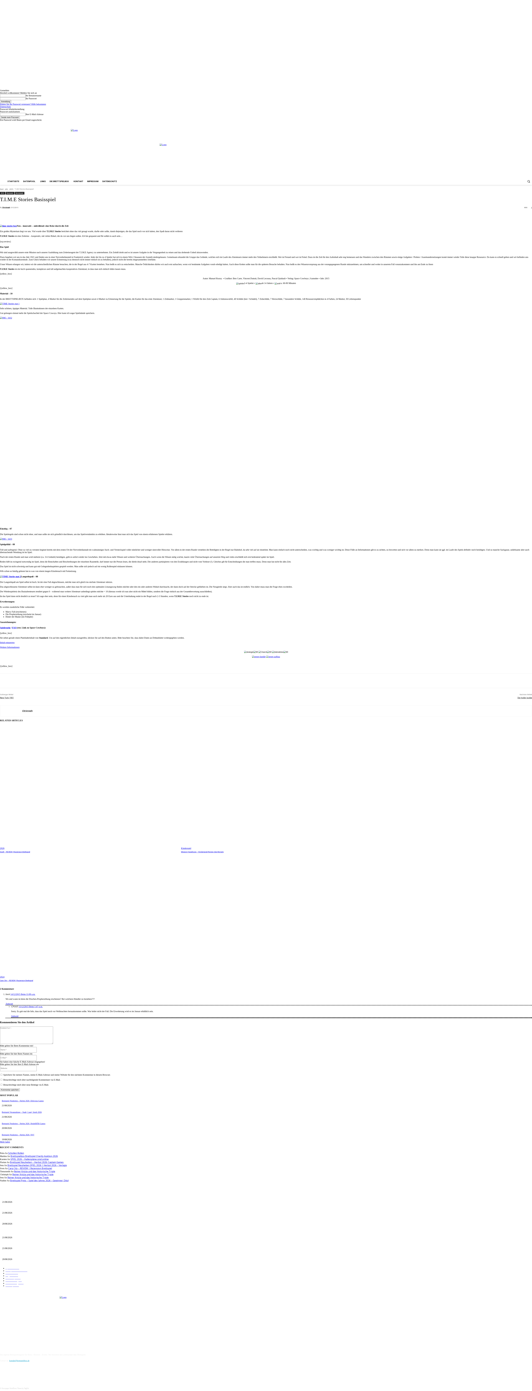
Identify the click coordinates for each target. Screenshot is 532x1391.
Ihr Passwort (31, 98)
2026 (2, 848)
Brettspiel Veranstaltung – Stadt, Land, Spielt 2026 (22, 1112)
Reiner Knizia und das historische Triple (34, 1171)
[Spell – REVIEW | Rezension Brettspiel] (89, 787)
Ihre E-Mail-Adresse (35, 114)
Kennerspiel (19, 193)
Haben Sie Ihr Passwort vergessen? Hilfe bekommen (23, 104)
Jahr (6, 189)
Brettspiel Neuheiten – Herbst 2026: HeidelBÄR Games (23, 1124)
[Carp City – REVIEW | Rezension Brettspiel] (89, 915)
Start (2, 189)
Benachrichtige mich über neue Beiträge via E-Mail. (26, 1085)
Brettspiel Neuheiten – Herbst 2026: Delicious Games (23, 1101)
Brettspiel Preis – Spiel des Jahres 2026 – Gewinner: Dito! (39, 1180)
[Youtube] (530, 123)
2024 (2, 977)
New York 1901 (7, 698)
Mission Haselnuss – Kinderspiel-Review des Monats (202, 852)
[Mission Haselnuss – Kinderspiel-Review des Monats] (270, 787)
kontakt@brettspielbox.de (19, 1361)
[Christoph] (11, 710)
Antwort (9, 1004)
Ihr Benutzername (33, 95)
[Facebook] (519, 123)
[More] (61, 215)
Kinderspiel (186, 848)
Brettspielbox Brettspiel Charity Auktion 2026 (34, 1156)
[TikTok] (17, 1373)
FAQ (14, 628)
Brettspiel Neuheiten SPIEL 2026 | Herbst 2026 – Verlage (37, 1165)
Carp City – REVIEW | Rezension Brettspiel (16, 981)
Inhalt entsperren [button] (7, 642)
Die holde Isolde (525, 698)
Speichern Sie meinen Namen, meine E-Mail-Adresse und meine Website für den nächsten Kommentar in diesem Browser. (56, 1075)
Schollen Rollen (16, 1153)
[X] (526, 123)
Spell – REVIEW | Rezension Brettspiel (15, 852)
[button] (528, 181)
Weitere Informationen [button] (10, 647)
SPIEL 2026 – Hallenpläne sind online (30, 1159)
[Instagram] (522, 123)
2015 (11, 189)
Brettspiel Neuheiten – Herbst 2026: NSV (18, 1135)
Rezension (10, 193)
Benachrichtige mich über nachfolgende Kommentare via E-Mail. (31, 1080)
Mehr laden (5, 1142)
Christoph (6, 207)
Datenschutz (5, 107)
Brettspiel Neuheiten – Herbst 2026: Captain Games (37, 1162)
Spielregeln (5, 628)
